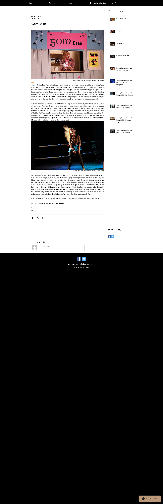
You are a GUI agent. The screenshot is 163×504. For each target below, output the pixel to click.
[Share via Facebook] (32, 218)
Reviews (34, 208)
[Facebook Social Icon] (79, 259)
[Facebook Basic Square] (109, 236)
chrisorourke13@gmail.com (84, 264)
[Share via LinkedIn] (43, 218)
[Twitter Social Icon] (84, 259)
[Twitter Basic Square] (112, 236)
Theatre (33, 211)
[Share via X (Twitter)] (38, 218)
